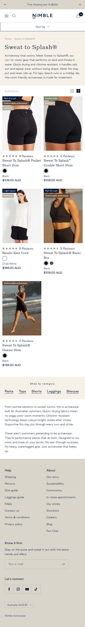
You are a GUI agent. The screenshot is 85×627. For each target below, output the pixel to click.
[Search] (14, 16)
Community (54, 490)
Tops (22, 391)
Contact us (12, 510)
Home (8, 38)
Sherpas (72, 391)
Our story (52, 476)
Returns (10, 483)
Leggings (54, 391)
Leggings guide (14, 497)
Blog (49, 524)
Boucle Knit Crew (15, 253)
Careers (51, 517)
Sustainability (55, 483)
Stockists (52, 510)
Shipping (10, 476)
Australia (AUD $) (17, 605)
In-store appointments (61, 497)
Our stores (53, 503)
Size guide (11, 490)
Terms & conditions (17, 517)
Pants (9, 391)
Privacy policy (14, 524)
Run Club (52, 530)
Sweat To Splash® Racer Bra (62, 255)
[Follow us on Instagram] (18, 589)
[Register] (63, 564)
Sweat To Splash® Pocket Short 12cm (21, 163)
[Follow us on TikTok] (35, 589)
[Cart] (78, 16)
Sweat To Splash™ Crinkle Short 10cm (58, 163)
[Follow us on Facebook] (9, 589)
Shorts (36, 391)
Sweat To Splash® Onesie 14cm (16, 348)
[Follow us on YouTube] (27, 589)
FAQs (8, 503)
